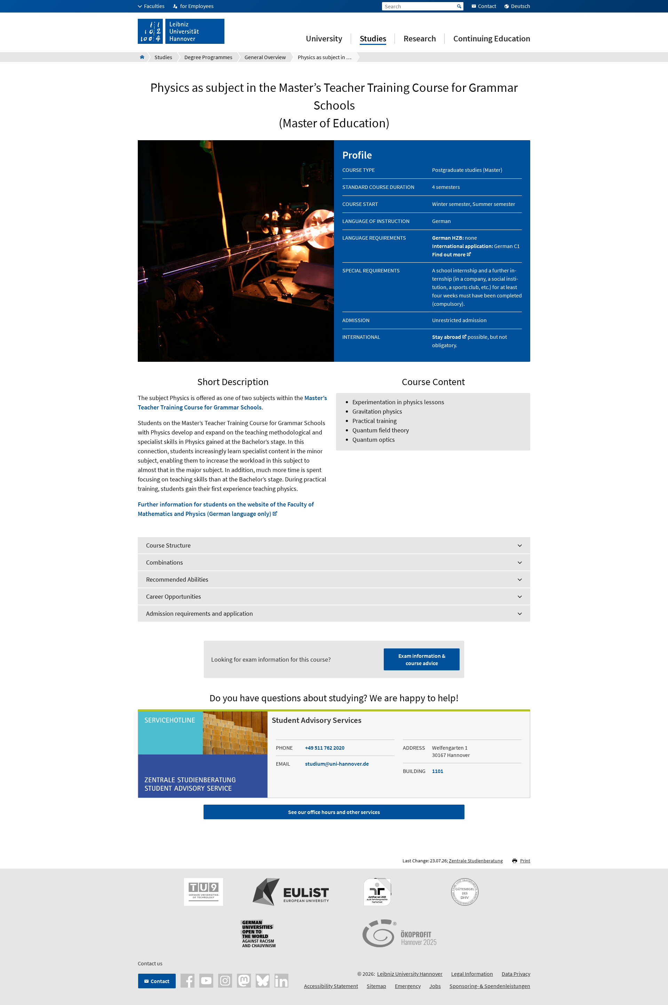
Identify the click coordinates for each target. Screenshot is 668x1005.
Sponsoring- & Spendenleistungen (490, 985)
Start (459, 6)
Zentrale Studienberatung (476, 861)
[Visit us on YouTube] (206, 979)
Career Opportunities (173, 596)
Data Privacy (516, 973)
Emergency (408, 985)
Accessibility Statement (331, 985)
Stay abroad (446, 336)
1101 (437, 770)
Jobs (435, 985)
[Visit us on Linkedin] (281, 979)
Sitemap (376, 985)
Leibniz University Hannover (410, 973)
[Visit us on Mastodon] (244, 979)
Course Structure (168, 545)
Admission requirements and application (199, 613)
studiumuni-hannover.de (337, 763)
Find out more (449, 254)
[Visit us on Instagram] (225, 979)
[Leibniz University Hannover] (140, 57)
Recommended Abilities (177, 579)
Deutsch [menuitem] (520, 5)
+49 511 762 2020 (324, 747)
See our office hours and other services (334, 811)
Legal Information (472, 973)
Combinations (164, 562)
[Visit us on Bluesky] (262, 979)
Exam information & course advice (421, 659)
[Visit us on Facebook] (187, 979)
